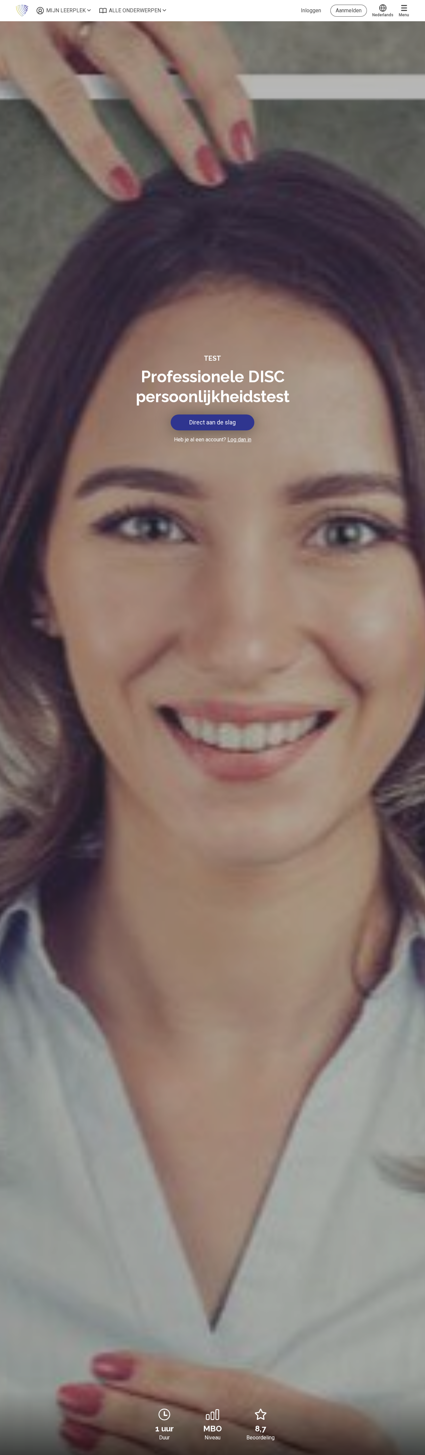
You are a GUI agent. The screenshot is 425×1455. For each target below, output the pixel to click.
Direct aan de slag (212, 422)
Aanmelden (349, 10)
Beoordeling (260, 1437)
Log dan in (239, 439)
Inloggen (311, 10)
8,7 (260, 1428)
